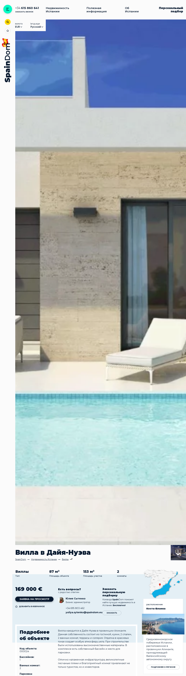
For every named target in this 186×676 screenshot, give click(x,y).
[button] (178, 552)
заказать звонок (24, 12)
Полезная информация (96, 9)
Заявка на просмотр (34, 599)
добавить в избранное (32, 606)
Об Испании (132, 9)
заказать (112, 613)
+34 (27, 8)
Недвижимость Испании (57, 9)
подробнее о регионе (163, 667)
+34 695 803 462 (75, 608)
